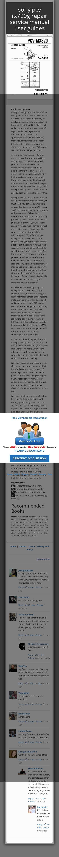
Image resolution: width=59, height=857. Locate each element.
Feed (50, 474)
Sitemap (42, 474)
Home (9, 474)
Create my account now (29, 458)
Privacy (24, 474)
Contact (33, 474)
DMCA (17, 474)
